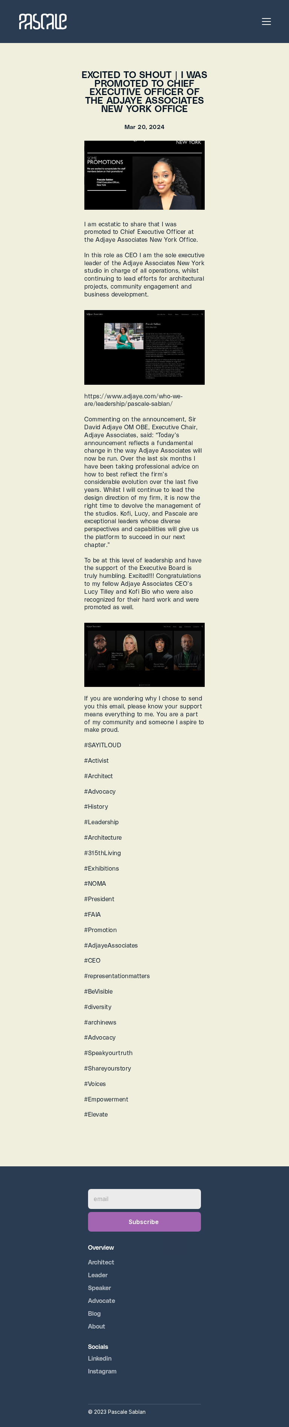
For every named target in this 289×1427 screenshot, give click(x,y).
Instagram (102, 1371)
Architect (102, 1262)
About (96, 1326)
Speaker (99, 1287)
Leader (98, 1274)
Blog (94, 1313)
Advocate (101, 1300)
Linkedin (99, 1358)
